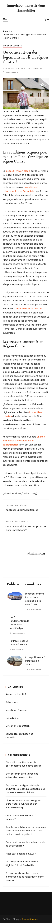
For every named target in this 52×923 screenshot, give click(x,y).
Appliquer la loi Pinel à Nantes (22, 510)
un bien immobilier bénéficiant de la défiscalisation (24, 440)
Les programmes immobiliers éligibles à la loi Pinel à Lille (22, 863)
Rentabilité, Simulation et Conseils (19, 735)
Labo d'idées (12, 718)
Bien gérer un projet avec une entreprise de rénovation (22, 775)
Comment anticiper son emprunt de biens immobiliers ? (26, 528)
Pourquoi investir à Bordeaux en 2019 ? (35, 661)
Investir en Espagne (16, 710)
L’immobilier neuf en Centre (29, 308)
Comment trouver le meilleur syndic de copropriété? (25, 844)
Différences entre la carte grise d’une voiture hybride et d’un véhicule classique (23, 804)
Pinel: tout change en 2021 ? (21, 853)
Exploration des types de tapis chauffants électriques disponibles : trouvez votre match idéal (25, 789)
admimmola (13, 72)
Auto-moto (12, 702)
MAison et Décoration (18, 726)
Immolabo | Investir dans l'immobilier (26, 8)
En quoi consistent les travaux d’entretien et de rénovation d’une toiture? (25, 877)
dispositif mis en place (18, 171)
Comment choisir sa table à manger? (21, 817)
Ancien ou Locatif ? (12, 46)
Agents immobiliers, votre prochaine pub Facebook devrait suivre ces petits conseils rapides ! (26, 830)
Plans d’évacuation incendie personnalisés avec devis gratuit (23, 764)
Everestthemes (30, 919)
